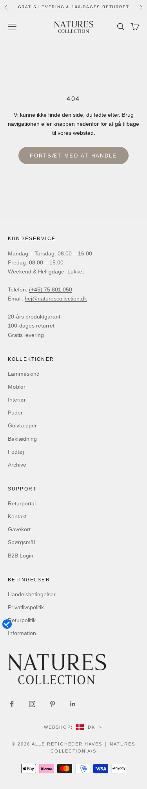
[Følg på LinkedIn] (73, 704)
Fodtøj (16, 452)
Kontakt (17, 516)
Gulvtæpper (22, 425)
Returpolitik (22, 620)
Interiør (17, 399)
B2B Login (20, 555)
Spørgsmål (21, 542)
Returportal (22, 503)
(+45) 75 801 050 (50, 289)
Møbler (16, 387)
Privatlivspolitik (26, 607)
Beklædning (22, 439)
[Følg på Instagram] (32, 704)
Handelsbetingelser (32, 594)
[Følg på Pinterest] (52, 704)
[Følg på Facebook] (12, 704)
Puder (15, 412)
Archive (17, 464)
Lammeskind (24, 374)
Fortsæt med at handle (73, 156)
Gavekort (19, 529)
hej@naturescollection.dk (56, 298)
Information (22, 633)
